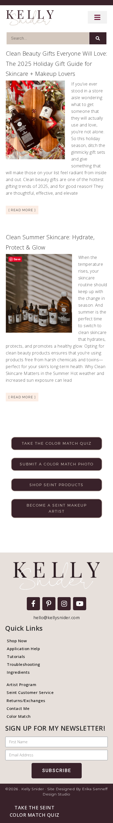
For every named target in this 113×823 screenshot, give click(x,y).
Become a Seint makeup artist (57, 508)
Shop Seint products (56, 484)
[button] (34, 811)
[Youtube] (79, 603)
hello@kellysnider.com (56, 617)
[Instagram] (64, 603)
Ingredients (18, 672)
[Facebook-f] (33, 603)
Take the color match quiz (56, 443)
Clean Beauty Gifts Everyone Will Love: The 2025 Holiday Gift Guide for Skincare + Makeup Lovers (56, 63)
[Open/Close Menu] (97, 17)
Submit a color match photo (57, 464)
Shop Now (17, 640)
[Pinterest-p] (48, 603)
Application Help (23, 648)
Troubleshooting (23, 664)
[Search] (97, 38)
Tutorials (16, 656)
